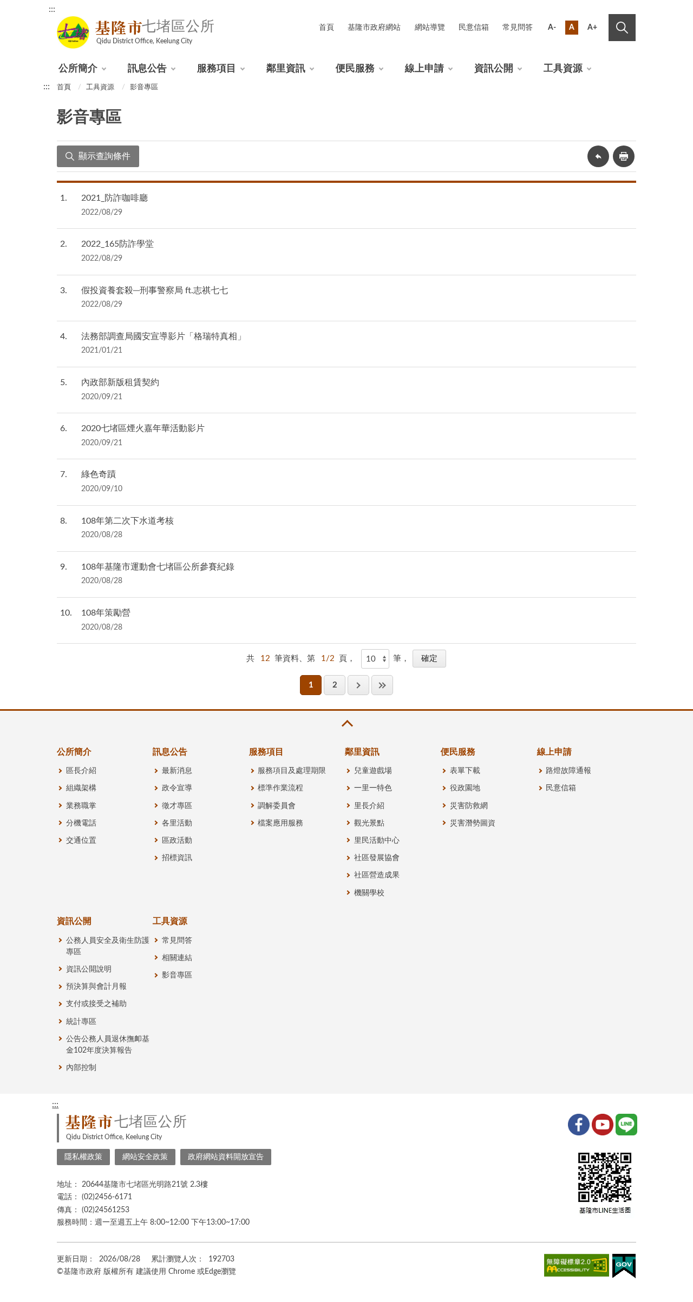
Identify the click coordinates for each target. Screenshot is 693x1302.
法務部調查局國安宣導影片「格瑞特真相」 (163, 336)
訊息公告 (147, 69)
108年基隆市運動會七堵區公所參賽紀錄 (157, 567)
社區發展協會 (377, 858)
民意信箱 (474, 27)
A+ (592, 27)
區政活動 (177, 840)
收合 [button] (346, 723)
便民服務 (355, 69)
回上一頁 (598, 156)
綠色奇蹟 (98, 474)
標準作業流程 (280, 788)
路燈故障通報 (568, 771)
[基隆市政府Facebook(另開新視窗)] (578, 1123)
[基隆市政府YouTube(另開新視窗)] (601, 1123)
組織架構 (81, 788)
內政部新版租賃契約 (120, 382)
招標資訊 (177, 858)
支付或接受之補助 (96, 1004)
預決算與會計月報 (96, 986)
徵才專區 (177, 806)
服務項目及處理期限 (292, 771)
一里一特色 (373, 788)
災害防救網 (469, 806)
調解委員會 (277, 806)
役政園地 (465, 788)
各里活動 (177, 823)
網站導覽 (430, 27)
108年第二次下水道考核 (127, 521)
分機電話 (81, 823)
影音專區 (144, 87)
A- (552, 27)
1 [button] (311, 685)
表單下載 (465, 771)
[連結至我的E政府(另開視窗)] (624, 1268)
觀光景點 (369, 823)
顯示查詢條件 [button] (104, 156)
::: (52, 9)
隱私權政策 (83, 1157)
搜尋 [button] (622, 27)
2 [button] (334, 685)
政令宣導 (177, 788)
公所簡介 (77, 69)
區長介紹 (81, 771)
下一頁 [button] (358, 685)
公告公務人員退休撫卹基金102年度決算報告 (107, 1044)
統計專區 (81, 1022)
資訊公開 (493, 69)
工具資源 (563, 69)
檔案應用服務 (280, 823)
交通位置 (81, 840)
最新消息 (177, 771)
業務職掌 (81, 806)
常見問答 (517, 27)
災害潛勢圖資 (472, 823)
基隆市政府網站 (374, 27)
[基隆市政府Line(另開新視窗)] (625, 1123)
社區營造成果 (377, 875)
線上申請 (424, 69)
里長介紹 (369, 806)
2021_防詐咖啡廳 (114, 198)
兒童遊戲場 (373, 771)
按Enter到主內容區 (599, 10)
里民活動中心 (377, 840)
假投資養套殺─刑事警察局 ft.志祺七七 (154, 290)
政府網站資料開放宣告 (226, 1157)
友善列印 (624, 156)
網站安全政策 (145, 1157)
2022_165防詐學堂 (117, 244)
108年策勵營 (105, 613)
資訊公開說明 (89, 969)
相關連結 (177, 958)
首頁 (326, 27)
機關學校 (369, 893)
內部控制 (81, 1068)
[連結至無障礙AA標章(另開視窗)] (577, 1267)
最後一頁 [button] (382, 685)
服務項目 (216, 69)
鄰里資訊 (285, 69)
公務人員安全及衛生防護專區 (107, 946)
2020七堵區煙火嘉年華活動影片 (143, 428)
